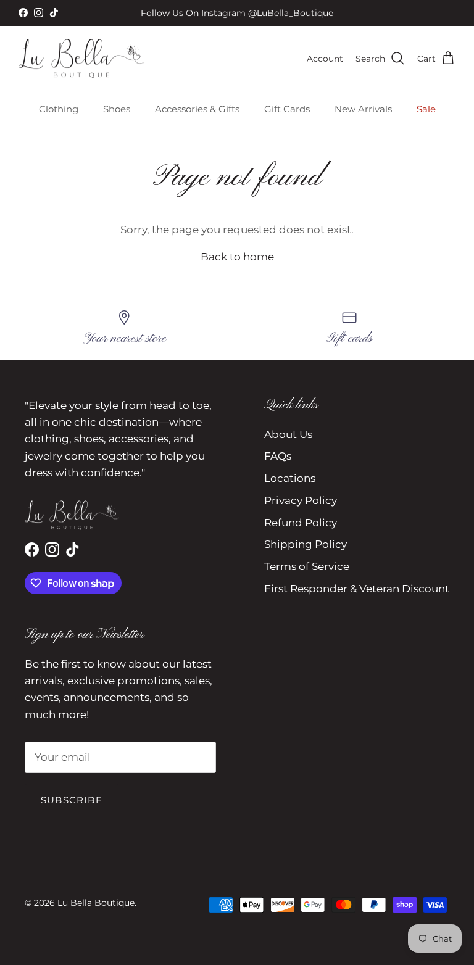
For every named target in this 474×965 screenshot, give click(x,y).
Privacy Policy (300, 500)
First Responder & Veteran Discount (356, 588)
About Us (288, 434)
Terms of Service (306, 566)
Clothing (58, 109)
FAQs (277, 456)
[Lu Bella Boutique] (82, 58)
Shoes (116, 109)
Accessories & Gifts (197, 109)
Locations (289, 478)
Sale (426, 109)
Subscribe (71, 800)
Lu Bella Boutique (96, 902)
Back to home (237, 257)
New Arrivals (363, 109)
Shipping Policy (305, 544)
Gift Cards (287, 109)
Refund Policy (300, 522)
